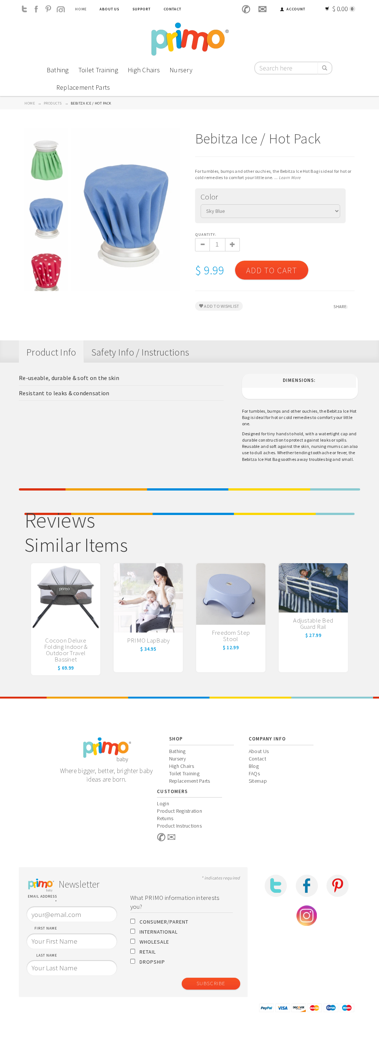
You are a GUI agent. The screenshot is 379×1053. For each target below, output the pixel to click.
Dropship (152, 961)
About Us (110, 9)
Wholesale (154, 941)
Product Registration (179, 811)
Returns (165, 818)
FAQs (254, 773)
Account (295, 9)
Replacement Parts (83, 87)
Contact (172, 9)
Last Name (46, 955)
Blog (254, 766)
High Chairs (144, 70)
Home (81, 9)
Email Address (42, 899)
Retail (148, 951)
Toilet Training (98, 70)
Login (163, 803)
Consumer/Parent (164, 921)
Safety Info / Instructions (140, 352)
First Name (45, 928)
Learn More (290, 177)
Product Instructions (179, 825)
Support (142, 9)
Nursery (181, 70)
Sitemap (258, 781)
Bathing (58, 70)
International (159, 931)
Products (53, 103)
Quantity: (206, 234)
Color (209, 197)
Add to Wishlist (221, 306)
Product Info (51, 352)
